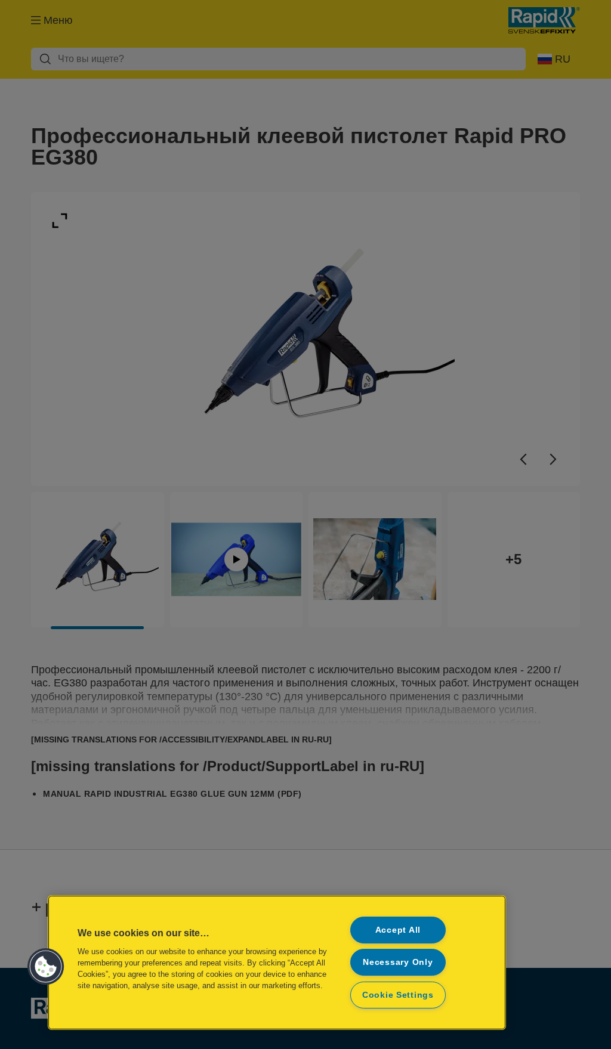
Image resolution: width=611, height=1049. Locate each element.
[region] (277, 962)
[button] (46, 967)
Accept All (398, 929)
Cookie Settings (398, 995)
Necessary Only (398, 962)
